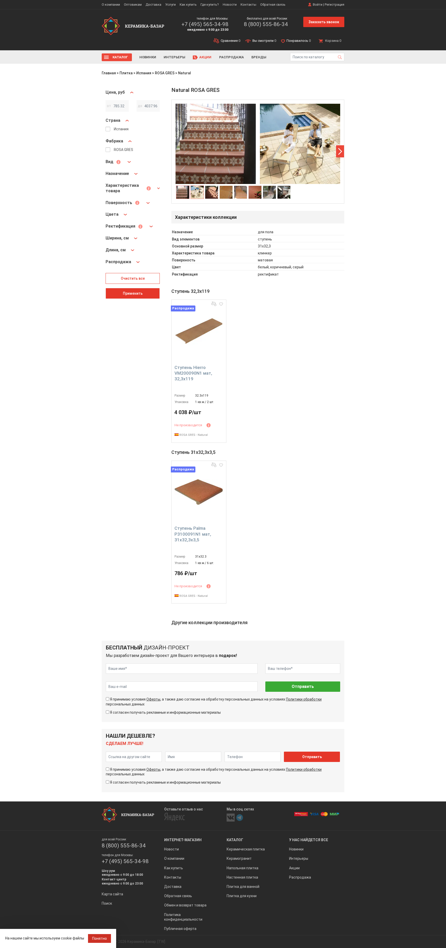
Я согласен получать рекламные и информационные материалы (165, 712)
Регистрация (334, 4)
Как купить (188, 4)
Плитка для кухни (242, 896)
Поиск (107, 903)
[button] (340, 151)
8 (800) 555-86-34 (266, 24)
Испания (143, 73)
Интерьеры (174, 57)
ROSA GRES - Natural (193, 435)
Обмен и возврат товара (185, 905)
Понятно (99, 938)
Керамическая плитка (246, 849)
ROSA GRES (164, 73)
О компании (111, 4)
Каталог (120, 57)
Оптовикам (133, 4)
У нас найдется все (308, 840)
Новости (230, 4)
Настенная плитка (242, 877)
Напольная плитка (242, 868)
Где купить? (210, 4)
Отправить (303, 686)
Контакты (248, 4)
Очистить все (133, 278)
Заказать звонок (323, 22)
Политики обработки (304, 699)
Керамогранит (239, 858)
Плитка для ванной (243, 887)
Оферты (153, 699)
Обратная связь (272, 4)
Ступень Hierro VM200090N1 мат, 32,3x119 (193, 373)
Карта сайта (112, 894)
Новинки (147, 57)
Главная (109, 73)
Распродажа (231, 57)
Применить (133, 293)
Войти (317, 4)
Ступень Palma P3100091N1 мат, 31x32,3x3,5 (192, 534)
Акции (205, 57)
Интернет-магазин (183, 840)
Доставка (153, 4)
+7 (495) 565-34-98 (204, 24)
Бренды (258, 57)
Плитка (126, 73)
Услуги (170, 4)
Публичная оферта (180, 929)
